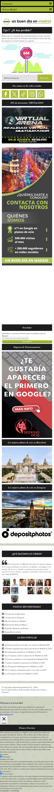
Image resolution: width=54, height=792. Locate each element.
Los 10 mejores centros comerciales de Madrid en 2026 (26, 655)
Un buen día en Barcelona (15, 614)
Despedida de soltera (13, 632)
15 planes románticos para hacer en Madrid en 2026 (25, 662)
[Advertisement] (27, 297)
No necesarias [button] (5, 771)
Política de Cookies (38, 689)
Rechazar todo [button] (31, 712)
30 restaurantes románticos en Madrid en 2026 (23, 652)
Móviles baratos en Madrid (15, 621)
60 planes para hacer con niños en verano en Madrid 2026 (27, 645)
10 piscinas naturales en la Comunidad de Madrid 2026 (26, 659)
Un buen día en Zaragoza (14, 617)
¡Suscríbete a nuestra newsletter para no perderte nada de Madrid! (24, 334)
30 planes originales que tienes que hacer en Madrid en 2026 (28, 648)
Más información (6, 714)
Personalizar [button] (42, 712)
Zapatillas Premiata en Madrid (16, 628)
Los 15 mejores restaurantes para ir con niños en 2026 (25, 670)
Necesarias (6, 756)
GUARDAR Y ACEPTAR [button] (9, 790)
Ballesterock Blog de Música (16, 624)
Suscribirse (27, 342)
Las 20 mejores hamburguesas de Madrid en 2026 (24, 666)
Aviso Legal (6, 689)
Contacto (5, 692)
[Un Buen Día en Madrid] (27, 24)
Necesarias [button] (4, 754)
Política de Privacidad (20, 689)
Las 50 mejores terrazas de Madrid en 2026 (21, 673)
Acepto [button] (23, 712)
